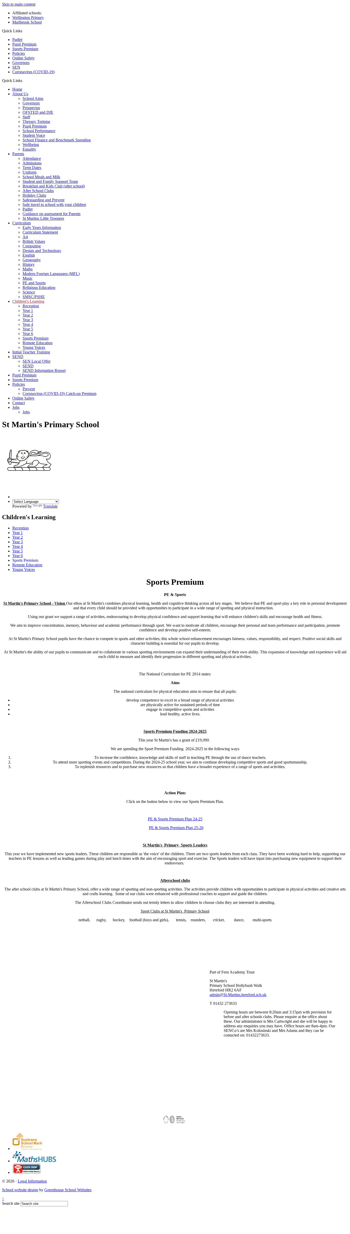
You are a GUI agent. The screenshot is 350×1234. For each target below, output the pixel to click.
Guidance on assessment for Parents (51, 214)
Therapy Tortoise (36, 121)
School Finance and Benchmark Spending (57, 140)
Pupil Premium (24, 44)
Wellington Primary (28, 17)
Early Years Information (42, 227)
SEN (16, 67)
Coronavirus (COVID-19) (33, 72)
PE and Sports (34, 283)
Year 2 (28, 315)
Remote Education (38, 343)
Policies (18, 53)
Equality (29, 149)
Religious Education (39, 287)
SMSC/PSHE (34, 297)
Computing (32, 246)
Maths (28, 269)
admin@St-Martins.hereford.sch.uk (238, 994)
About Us (20, 94)
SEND (17, 356)
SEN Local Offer (36, 361)
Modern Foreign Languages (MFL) (51, 273)
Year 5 (28, 329)
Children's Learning (28, 301)
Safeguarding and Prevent (43, 200)
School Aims (33, 98)
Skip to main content (18, 4)
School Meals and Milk (41, 177)
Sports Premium (25, 49)
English (29, 255)
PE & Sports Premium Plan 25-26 (176, 827)
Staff (26, 117)
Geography (32, 260)
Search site (10, 1203)
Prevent (29, 389)
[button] (24, 80)
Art (25, 237)
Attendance (32, 158)
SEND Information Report (44, 370)
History (29, 264)
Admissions (32, 163)
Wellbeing (31, 144)
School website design (20, 1190)
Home (17, 89)
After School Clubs (38, 191)
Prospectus (31, 108)
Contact (18, 403)
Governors (20, 62)
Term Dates (32, 167)
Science (29, 292)
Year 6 (28, 333)
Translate (50, 506)
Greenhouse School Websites (67, 1190)
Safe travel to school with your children (54, 204)
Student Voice (34, 135)
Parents (18, 154)
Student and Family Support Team (50, 181)
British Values (34, 241)
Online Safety (23, 58)
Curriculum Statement (40, 232)
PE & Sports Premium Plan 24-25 (175, 819)
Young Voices (34, 347)
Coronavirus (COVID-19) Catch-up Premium (59, 393)
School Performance (39, 131)
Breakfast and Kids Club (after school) (54, 186)
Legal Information (32, 1181)
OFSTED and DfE (38, 112)
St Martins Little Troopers (43, 218)
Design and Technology (42, 250)
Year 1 (28, 310)
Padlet (17, 39)
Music (28, 278)
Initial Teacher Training (31, 352)
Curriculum (21, 223)
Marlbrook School (27, 22)
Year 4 (28, 324)
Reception (31, 306)
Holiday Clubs (34, 195)
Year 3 (28, 320)
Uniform (29, 172)
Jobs (15, 407)
